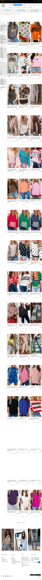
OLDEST (1, 28)
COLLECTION (3, 86)
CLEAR (1, 89)
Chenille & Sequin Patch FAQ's (16, 562)
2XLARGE (1, 53)
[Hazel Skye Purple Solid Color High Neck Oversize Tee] (36, 437)
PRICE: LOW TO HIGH (3, 25)
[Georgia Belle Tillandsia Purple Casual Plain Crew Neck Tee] (12, 500)
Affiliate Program (4, 559)
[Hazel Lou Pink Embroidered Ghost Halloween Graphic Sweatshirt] (36, 63)
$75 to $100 (2, 84)
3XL (16, 47)
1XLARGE (1, 52)
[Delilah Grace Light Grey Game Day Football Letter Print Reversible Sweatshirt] (24, 281)
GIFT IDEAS (1, 36)
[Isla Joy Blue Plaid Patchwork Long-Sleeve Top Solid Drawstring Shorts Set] (12, 375)
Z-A (1, 31)
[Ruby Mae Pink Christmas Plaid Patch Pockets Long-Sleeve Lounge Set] (12, 125)
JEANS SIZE (3, 59)
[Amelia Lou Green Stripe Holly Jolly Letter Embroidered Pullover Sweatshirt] (12, 437)
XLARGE (1, 51)
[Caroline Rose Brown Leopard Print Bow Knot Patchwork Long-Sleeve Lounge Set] (36, 94)
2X (23, 297)
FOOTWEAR (34, 4)
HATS (1, 40)
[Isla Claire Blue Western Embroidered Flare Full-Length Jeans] (36, 344)
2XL (14, 47)
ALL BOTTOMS (2, 38)
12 (37, 142)
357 (23, 524)
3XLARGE (1, 54)
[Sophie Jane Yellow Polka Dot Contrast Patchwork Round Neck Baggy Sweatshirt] (12, 157)
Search (1, 34)
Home (3, 557)
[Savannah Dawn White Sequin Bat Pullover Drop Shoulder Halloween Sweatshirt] (24, 63)
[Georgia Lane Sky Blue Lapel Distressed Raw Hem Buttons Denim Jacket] (12, 469)
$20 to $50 (2, 80)
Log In (12, 557)
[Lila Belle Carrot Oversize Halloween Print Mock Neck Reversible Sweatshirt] (36, 32)
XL (12, 47)
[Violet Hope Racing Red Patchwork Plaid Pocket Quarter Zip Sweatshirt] (12, 220)
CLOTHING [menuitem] (29, 4)
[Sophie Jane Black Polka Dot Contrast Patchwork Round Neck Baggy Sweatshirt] (24, 250)
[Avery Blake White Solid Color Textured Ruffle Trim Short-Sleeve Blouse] (24, 500)
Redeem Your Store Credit (16, 561)
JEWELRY (1, 41)
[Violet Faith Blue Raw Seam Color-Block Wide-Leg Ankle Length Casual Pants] (36, 313)
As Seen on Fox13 (24, 564)
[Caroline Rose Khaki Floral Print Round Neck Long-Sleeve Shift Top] (12, 250)
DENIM (38, 4)
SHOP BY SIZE (4, 45)
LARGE (1, 50)
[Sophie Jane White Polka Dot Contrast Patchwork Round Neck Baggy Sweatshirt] (36, 250)
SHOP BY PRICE (4, 76)
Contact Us (3, 560)
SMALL (1, 48)
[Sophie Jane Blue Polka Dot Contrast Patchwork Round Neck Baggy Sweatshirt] (24, 157)
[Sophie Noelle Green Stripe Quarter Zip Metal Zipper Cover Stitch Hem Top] (36, 281)
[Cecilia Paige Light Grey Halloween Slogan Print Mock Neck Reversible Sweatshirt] (12, 63)
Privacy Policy (14, 563)
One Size (1, 57)
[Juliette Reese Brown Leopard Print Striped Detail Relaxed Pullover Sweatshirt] (12, 189)
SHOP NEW (2, 87)
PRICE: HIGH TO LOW (3, 26)
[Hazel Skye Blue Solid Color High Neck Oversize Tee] (24, 437)
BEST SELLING (2, 29)
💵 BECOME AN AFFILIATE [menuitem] (17, 4)
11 (0, 68)
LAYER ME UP (2, 42)
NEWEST (1, 27)
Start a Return (14, 560)
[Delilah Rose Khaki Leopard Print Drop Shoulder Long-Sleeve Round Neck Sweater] (24, 94)
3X (25, 297)
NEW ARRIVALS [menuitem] (10, 4)
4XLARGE (1, 55)
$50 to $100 (2, 81)
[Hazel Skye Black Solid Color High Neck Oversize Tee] (12, 406)
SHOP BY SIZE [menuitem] (25, 4)
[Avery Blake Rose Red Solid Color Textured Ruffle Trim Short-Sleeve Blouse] (36, 500)
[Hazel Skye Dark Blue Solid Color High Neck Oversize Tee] (24, 406)
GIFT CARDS (2, 35)
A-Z (1, 30)
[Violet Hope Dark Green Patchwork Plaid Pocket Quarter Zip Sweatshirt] (24, 220)
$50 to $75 (2, 83)
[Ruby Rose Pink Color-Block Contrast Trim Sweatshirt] (36, 189)
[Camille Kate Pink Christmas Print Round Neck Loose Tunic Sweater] (36, 157)
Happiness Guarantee (24, 557)
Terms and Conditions (5, 561)
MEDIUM (1, 49)
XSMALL (1, 47)
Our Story (3, 558)
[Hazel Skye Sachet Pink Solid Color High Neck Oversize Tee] (24, 375)
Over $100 (1, 82)
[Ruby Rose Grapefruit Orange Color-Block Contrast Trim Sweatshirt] (24, 189)
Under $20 (1, 79)
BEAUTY (1, 37)
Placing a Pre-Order (24, 558)
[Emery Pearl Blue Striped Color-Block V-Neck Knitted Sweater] (24, 469)
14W (1, 71)
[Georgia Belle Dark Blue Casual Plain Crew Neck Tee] (36, 469)
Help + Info (13, 559)
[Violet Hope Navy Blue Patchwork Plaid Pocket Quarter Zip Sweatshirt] (36, 220)
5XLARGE (1, 56)
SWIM (1, 43)
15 (0, 70)
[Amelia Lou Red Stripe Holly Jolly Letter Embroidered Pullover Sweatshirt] (36, 406)
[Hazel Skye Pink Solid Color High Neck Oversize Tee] (36, 375)
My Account (13, 558)
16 (40, 142)
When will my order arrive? (25, 559)
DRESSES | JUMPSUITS (3, 39)
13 (0, 69)
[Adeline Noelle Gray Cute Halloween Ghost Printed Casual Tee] (12, 32)
